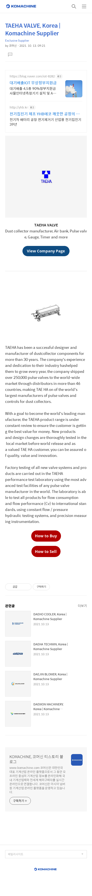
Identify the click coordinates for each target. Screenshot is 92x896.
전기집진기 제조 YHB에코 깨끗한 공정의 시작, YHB (45, 113)
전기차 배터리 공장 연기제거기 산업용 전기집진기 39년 (45, 122)
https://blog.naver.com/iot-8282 (32, 76)
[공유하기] (21, 587)
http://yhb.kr (19, 107)
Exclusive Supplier (17, 40)
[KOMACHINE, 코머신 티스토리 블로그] (21, 6)
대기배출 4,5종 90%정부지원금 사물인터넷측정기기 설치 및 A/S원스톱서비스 (33, 91)
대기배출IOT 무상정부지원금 (33, 82)
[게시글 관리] (26, 587)
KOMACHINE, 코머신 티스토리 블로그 (36, 759)
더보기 (82, 605)
